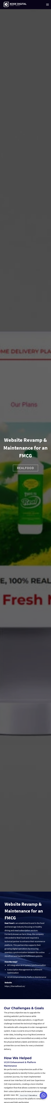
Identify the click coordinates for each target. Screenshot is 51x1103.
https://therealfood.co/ (15, 986)
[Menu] (47, 4)
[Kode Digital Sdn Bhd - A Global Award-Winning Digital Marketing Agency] (15, 4)
